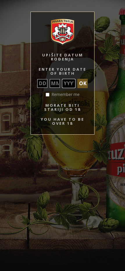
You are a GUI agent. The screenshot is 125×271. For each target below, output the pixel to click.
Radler (19, 162)
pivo (36, 150)
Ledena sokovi (117, 156)
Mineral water (74, 156)
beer (30, 150)
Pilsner (44, 150)
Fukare (93, 150)
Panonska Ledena (100, 156)
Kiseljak (38, 156)
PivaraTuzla (73, 150)
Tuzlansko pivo (106, 150)
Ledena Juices (7, 162)
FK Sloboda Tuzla (21, 167)
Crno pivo (57, 162)
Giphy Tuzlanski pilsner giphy (48, 167)
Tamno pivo (70, 162)
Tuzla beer (27, 156)
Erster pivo (83, 162)
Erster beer (97, 162)
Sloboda (85, 150)
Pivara (52, 150)
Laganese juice (113, 162)
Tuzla (24, 150)
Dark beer (5, 167)
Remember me (65, 94)
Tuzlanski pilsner (10, 150)
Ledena (86, 156)
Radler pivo (30, 162)
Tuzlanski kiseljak (54, 156)
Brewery (61, 150)
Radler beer (44, 162)
